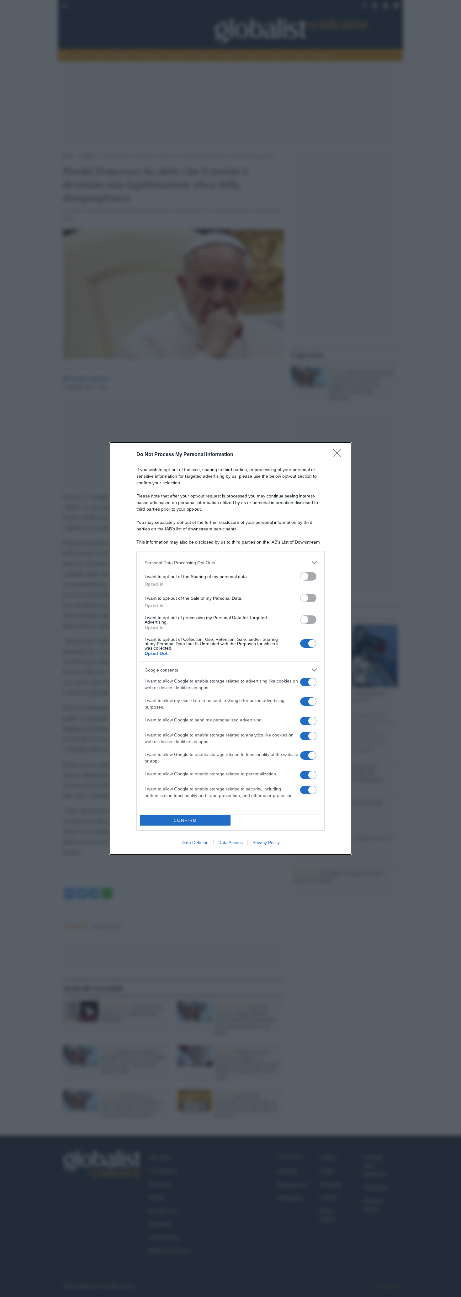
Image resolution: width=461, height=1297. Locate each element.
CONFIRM (185, 820)
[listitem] (230, 562)
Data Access (230, 842)
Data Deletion (195, 842)
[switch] (308, 576)
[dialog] (230, 648)
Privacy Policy (266, 842)
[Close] (339, 455)
